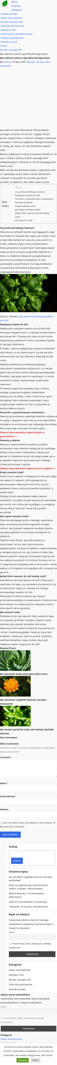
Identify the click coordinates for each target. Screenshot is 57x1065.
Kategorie (16, 9)
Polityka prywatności (12, 38)
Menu (14, 2)
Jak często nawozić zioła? (27, 209)
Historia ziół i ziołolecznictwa (16, 34)
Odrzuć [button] (35, 1060)
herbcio (7, 61)
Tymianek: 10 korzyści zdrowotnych (28, 906)
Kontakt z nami (9, 41)
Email (11, 932)
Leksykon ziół (8, 29)
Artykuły (15, 5)
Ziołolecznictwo (9, 14)
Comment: (6, 757)
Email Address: (8, 796)
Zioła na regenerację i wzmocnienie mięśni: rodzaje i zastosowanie (28, 887)
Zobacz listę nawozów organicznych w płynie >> (27, 468)
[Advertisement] (28, 98)
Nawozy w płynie (23, 202)
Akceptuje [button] (22, 1060)
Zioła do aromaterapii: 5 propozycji (28, 901)
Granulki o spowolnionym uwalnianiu (34, 198)
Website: (4, 809)
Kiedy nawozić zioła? (25, 206)
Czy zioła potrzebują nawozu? (30, 191)
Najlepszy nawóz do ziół (27, 195)
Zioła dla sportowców (12, 25)
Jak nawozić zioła (23, 220)
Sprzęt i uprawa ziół (11, 22)
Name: (4, 783)
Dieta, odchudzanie (11, 18)
